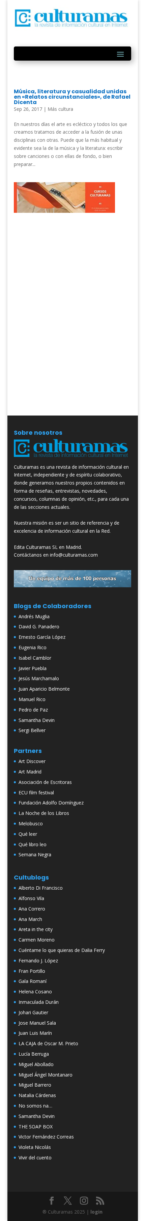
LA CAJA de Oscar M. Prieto (48, 1043)
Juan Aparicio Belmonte (44, 689)
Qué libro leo (33, 844)
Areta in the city (36, 929)
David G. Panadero (39, 626)
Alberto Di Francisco (41, 888)
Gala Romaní (33, 981)
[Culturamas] (72, 459)
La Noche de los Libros (44, 813)
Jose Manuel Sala (37, 1023)
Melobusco (31, 823)
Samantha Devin (37, 720)
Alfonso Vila (31, 898)
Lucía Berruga (34, 1054)
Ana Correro (32, 908)
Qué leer (28, 834)
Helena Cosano (35, 991)
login (96, 1212)
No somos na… (35, 1105)
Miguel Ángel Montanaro (45, 1074)
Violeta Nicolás (35, 1147)
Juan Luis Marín (35, 1033)
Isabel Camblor (35, 658)
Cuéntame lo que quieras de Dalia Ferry (62, 950)
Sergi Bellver (32, 730)
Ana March (30, 919)
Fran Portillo (32, 971)
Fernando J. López (38, 960)
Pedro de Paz (33, 709)
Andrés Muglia (34, 616)
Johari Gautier (33, 1012)
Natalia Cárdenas (37, 1095)
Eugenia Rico (33, 647)
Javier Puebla (33, 668)
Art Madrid (30, 771)
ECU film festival (36, 792)
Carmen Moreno (37, 939)
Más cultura (60, 109)
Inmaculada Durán (39, 1002)
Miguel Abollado (36, 1064)
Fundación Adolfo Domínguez (51, 802)
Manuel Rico (32, 699)
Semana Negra (35, 854)
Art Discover (32, 761)
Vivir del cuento (35, 1157)
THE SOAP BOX (36, 1126)
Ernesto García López (42, 637)
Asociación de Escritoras (45, 782)
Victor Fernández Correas (46, 1136)
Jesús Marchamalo (39, 678)
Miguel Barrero (35, 1085)
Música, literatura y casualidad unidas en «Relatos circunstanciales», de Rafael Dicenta (72, 97)
